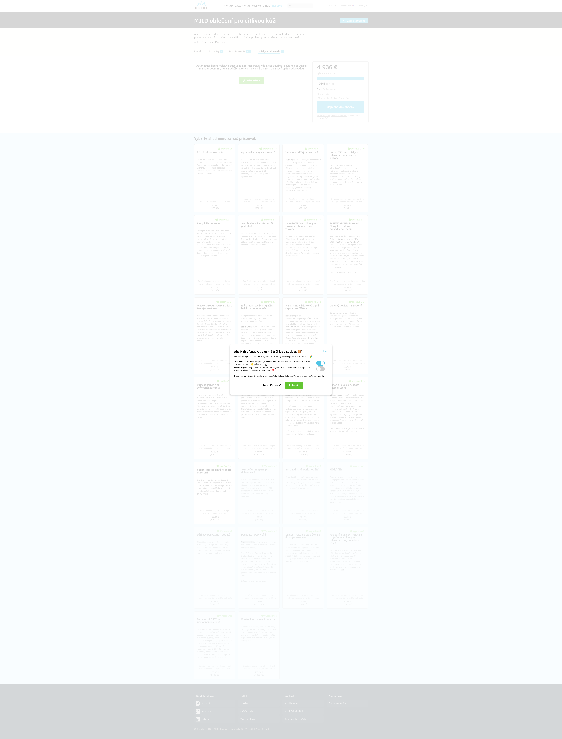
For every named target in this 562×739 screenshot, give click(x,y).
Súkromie (282, 376)
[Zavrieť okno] (325, 351)
